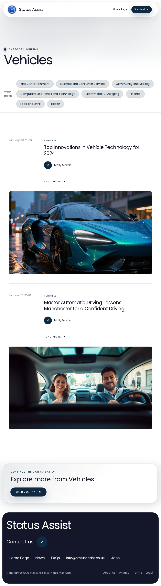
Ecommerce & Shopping (102, 94)
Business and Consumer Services (82, 84)
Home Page (19, 557)
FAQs (55, 557)
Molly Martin (62, 165)
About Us (109, 573)
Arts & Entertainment (34, 84)
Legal (149, 573)
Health (55, 104)
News (40, 557)
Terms (137, 573)
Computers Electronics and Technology (47, 94)
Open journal (26, 492)
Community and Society (133, 84)
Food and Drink (30, 104)
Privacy (124, 573)
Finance (135, 94)
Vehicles (50, 140)
